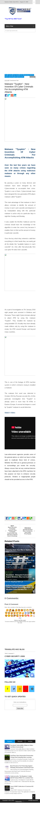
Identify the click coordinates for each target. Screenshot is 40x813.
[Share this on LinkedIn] (15, 95)
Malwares (7, 76)
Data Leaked (15, 75)
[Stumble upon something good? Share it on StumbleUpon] (16, 518)
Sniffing (12, 76)
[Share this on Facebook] (6, 95)
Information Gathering (29, 75)
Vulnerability (21, 76)
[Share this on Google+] (12, 95)
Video (16, 76)
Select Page (34, 2)
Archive (30, 741)
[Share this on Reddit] (28, 518)
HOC (23, 801)
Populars (9, 741)
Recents (20, 741)
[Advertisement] (20, 53)
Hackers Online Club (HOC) (21, 800)
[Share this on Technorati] (31, 518)
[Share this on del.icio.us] (22, 518)
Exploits (21, 75)
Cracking (10, 75)
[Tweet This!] (9, 95)
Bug (6, 75)
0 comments (32, 76)
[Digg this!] (19, 518)
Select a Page (9, 26)
